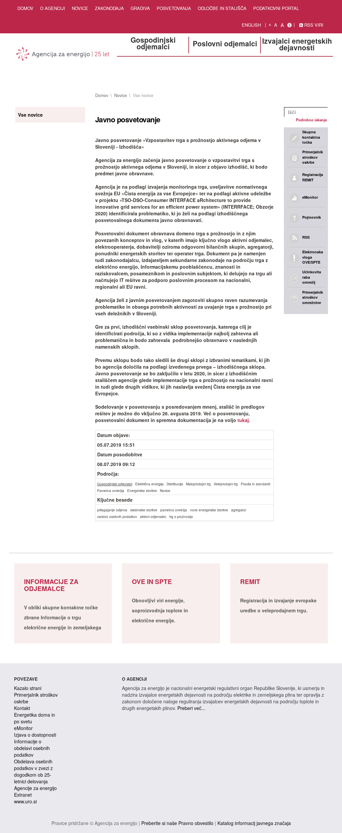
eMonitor (23, 728)
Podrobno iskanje (311, 119)
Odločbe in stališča (222, 8)
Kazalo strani (27, 688)
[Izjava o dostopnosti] (289, 25)
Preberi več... (191, 708)
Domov (25, 8)
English (251, 25)
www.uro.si (25, 801)
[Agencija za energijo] (63, 55)
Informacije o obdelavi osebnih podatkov (32, 748)
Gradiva (140, 8)
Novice (80, 8)
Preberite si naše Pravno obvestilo (177, 823)
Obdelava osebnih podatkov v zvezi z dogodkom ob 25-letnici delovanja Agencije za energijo (35, 774)
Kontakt (22, 708)
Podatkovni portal (276, 8)
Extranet (23, 794)
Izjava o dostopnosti (35, 734)
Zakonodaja (109, 8)
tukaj (243, 420)
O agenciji (52, 8)
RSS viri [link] (313, 25)
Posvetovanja (174, 8)
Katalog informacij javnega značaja (254, 823)
